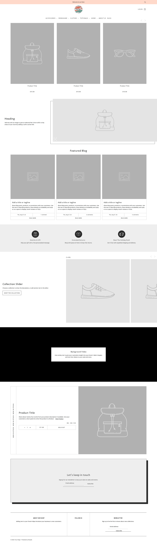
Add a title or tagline (21, 202)
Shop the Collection (12, 293)
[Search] (145, 2)
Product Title (27, 413)
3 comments (135, 214)
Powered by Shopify (27, 539)
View (59, 419)
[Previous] (141, 20)
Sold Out (61, 427)
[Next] (145, 20)
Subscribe (90, 483)
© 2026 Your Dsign (16, 539)
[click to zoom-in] (55, 139)
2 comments (89, 214)
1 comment (44, 214)
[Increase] (30, 427)
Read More (32, 218)
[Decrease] (24, 427)
